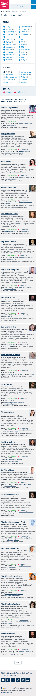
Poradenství (25, 37)
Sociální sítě (25, 49)
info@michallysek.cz (25, 484)
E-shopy (8, 37)
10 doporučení (24, 620)
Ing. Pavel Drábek (8, 241)
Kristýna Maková (8, 442)
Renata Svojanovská (9, 107)
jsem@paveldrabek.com (26, 257)
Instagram (9, 47)
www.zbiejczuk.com (10, 289)
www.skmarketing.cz (12, 432)
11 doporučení (24, 342)
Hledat (33, 2)
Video (23, 55)
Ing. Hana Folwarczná (10, 548)
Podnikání (24, 34)
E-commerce (10, 34)
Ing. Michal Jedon (8, 327)
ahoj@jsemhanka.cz (25, 566)
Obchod (23, 29)
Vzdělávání (20, 92)
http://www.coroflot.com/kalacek (13, 153)
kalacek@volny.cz (24, 151)
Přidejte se (20, 6)
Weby (23, 60)
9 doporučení (23, 255)
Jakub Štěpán (6, 384)
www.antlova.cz (9, 623)
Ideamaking (10, 44)
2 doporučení (23, 590)
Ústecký (24, 79)
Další (18, 663)
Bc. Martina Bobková (10, 494)
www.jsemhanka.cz (10, 567)
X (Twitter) (23, 680)
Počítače (24, 32)
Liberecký (9, 82)
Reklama (9, 92)
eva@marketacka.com (25, 177)
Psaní (23, 44)
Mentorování (25, 27)
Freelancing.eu (2, 688)
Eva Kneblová (6, 161)
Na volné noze (2, 11)
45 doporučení (24, 200)
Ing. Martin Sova (8, 297)
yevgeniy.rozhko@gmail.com (13, 374)
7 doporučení (23, 313)
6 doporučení (23, 398)
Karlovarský (10, 79)
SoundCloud (28, 680)
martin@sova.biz (24, 315)
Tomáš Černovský (8, 187)
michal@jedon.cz (10, 344)
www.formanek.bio (9, 653)
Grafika (8, 42)
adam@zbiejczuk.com (25, 287)
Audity (8, 27)
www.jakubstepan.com (10, 404)
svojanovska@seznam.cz (26, 123)
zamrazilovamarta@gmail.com (14, 594)
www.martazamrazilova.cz (12, 595)
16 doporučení (24, 370)
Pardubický (25, 74)
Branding (9, 29)
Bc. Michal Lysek (8, 470)
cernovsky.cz (8, 203)
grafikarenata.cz (11, 125)
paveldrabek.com (11, 259)
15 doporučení (24, 536)
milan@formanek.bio (25, 651)
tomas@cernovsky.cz (25, 202)
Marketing (9, 57)
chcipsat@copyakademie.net (13, 459)
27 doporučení (24, 428)
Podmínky (13, 675)
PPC (22, 39)
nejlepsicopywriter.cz (13, 540)
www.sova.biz (8, 316)
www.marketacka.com (10, 179)
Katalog (7, 11)
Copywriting (10, 32)
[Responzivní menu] (33, 7)
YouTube (3, 680)
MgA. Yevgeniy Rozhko (10, 354)
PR (22, 42)
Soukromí (4, 675)
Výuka (23, 57)
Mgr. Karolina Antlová (10, 604)
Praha (23, 77)
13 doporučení (24, 649)
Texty (23, 52)
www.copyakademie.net (11, 461)
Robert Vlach (20, 673)
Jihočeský (9, 74)
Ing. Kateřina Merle (9, 214)
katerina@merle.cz (10, 231)
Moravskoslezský (27, 72)
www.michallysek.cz (10, 486)
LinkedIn (9, 55)
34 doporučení (24, 149)
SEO (22, 47)
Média (8, 60)
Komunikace (10, 52)
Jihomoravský (10, 77)
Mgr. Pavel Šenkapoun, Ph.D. (13, 522)
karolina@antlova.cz (25, 621)
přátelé (29, 673)
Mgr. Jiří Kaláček (8, 133)
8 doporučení (23, 175)
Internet (8, 49)
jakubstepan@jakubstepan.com (14, 402)
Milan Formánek (8, 633)
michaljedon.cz (25, 344)
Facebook (9, 39)
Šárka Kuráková (7, 412)
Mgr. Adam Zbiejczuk (10, 269)
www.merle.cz (26, 231)
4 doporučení (23, 510)
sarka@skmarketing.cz (26, 430)
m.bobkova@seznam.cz (26, 512)
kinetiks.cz (31, 374)
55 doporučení (24, 456)
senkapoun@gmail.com (26, 538)
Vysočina (24, 82)
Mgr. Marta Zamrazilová (11, 576)
